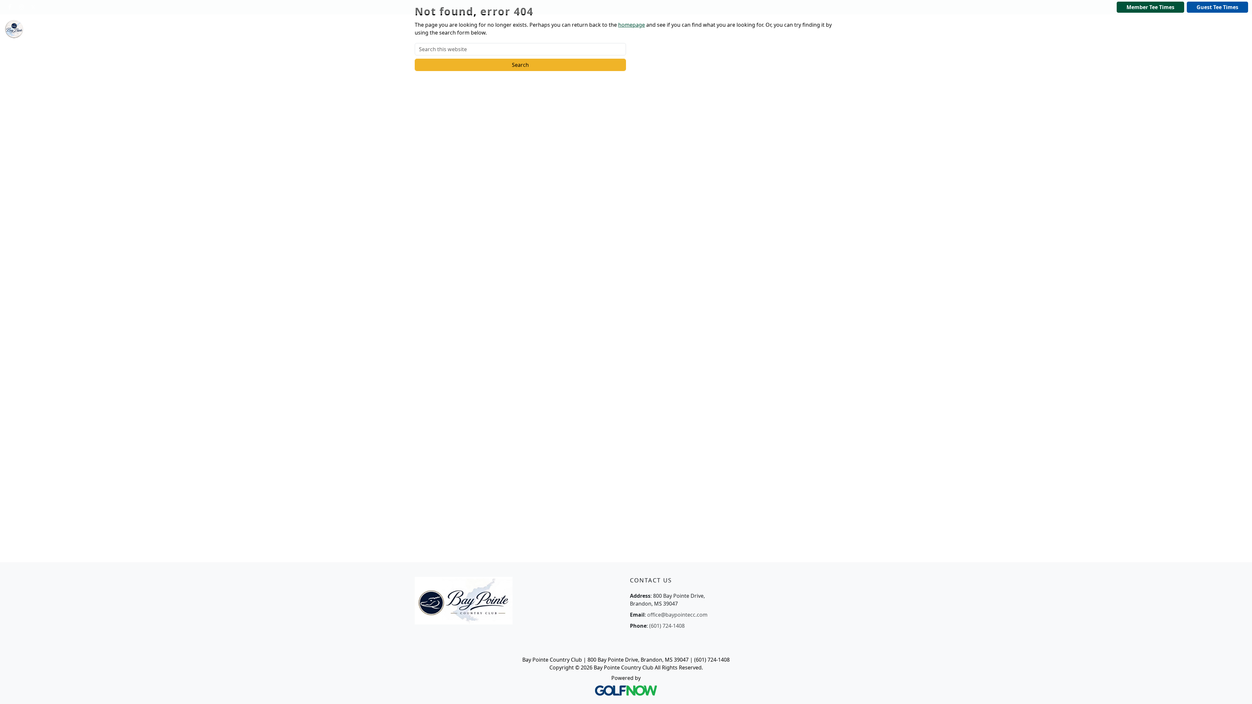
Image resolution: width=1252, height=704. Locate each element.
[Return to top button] (1239, 691)
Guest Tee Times (1217, 7)
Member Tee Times (1150, 7)
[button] (187, 29)
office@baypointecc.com (677, 614)
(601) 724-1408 (667, 625)
